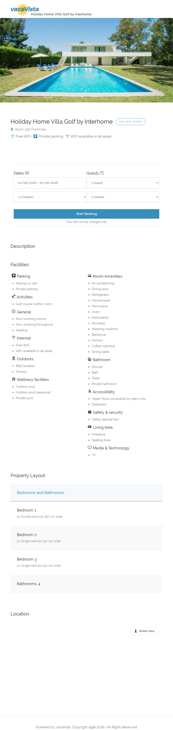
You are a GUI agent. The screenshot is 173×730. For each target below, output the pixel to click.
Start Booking (86, 214)
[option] (86, 60)
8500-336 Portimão (30, 129)
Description (23, 246)
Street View (146, 631)
